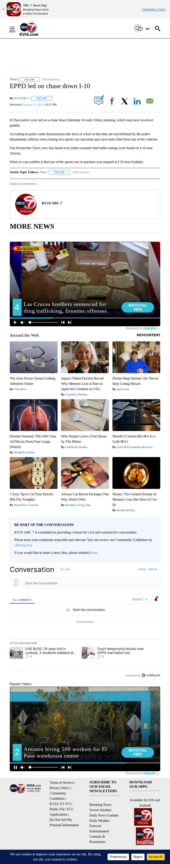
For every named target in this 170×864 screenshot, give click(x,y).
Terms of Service (61, 782)
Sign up (152, 569)
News (43, 172)
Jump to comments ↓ (24, 184)
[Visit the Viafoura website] (150, 675)
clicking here (23, 545)
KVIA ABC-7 (22, 98)
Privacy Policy (60, 788)
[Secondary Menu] (15, 28)
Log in (142, 569)
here (94, 552)
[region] (85, 622)
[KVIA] (34, 28)
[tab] (22, 599)
